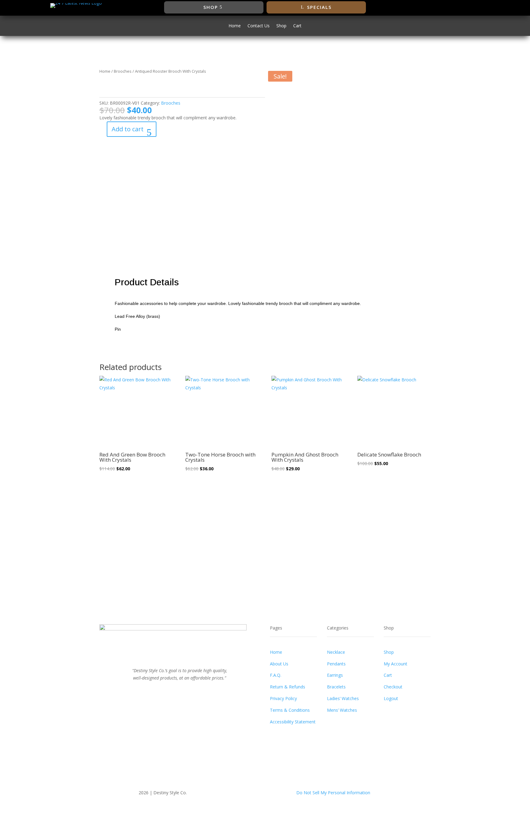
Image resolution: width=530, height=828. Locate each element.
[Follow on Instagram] (457, 7)
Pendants (336, 664)
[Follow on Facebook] (433, 7)
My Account (395, 664)
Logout (391, 698)
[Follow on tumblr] (198, 691)
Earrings (335, 675)
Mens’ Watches (342, 710)
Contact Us (259, 26)
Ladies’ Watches (343, 698)
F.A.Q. (275, 675)
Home (235, 26)
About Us (279, 664)
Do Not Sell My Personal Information (333, 792)
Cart (297, 26)
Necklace (336, 652)
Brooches (123, 71)
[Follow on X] (445, 7)
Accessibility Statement (293, 722)
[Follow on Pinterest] (186, 691)
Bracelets (336, 687)
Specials (319, 7)
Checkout (393, 687)
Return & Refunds (287, 687)
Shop (210, 7)
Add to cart (128, 129)
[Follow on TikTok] (469, 7)
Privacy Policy (283, 698)
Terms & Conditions (290, 710)
